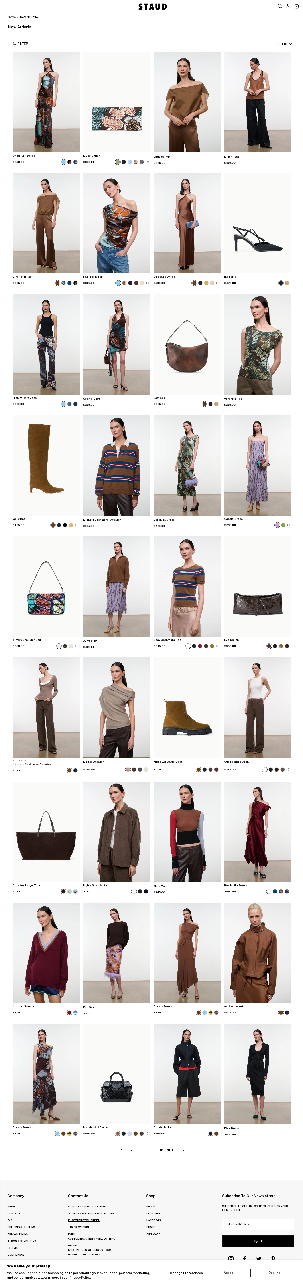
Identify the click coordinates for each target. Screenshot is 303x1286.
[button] (288, 6)
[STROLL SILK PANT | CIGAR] (46, 223)
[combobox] (277, 44)
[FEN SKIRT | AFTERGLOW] (116, 953)
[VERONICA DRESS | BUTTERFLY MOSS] (187, 465)
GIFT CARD (153, 1234)
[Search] (280, 6)
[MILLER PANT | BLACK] (257, 102)
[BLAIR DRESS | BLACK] (257, 1074)
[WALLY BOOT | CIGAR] (46, 465)
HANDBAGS (153, 1220)
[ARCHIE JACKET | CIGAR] (257, 953)
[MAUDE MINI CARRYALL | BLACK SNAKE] (116, 1074)
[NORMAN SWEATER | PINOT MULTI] (46, 953)
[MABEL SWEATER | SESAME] (116, 707)
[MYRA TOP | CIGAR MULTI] (187, 832)
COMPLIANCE (16, 1255)
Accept (229, 1273)
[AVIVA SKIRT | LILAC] (116, 586)
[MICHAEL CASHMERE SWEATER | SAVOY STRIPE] (116, 465)
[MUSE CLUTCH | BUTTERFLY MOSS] (116, 102)
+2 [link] (147, 162)
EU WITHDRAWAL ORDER (84, 1220)
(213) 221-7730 (77, 1250)
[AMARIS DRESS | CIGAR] (187, 953)
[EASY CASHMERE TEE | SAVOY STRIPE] (187, 586)
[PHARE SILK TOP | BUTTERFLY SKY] (116, 223)
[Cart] (297, 6)
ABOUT (12, 1206)
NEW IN (150, 1206)
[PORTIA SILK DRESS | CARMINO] (257, 832)
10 (161, 1150)
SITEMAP (13, 1248)
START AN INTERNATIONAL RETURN (91, 1213)
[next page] (181, 1150)
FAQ (10, 1220)
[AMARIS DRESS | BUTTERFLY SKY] (46, 1074)
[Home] (152, 6)
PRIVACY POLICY (18, 1234)
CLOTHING (153, 1213)
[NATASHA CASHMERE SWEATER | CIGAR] (46, 707)
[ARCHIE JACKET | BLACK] (187, 1074)
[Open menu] (6, 6)
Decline (274, 1273)
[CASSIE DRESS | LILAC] (257, 465)
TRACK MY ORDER (79, 1227)
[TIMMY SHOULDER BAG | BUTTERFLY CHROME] (46, 586)
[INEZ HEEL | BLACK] (257, 223)
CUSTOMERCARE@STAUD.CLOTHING (91, 1238)
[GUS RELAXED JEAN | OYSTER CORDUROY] (257, 707)
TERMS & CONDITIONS (22, 1241)
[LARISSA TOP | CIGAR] (187, 102)
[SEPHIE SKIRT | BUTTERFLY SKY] (116, 344)
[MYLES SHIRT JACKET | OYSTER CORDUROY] (116, 832)
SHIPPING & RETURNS (21, 1227)
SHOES (150, 1227)
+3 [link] (217, 646)
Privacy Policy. (80, 1277)
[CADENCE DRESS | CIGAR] (187, 223)
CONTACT (14, 1213)
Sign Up (258, 1241)
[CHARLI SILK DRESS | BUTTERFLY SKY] (46, 102)
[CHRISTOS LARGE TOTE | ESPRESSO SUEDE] (46, 832)
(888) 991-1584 (102, 1250)
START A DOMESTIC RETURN (87, 1206)
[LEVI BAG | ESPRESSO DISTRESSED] (187, 344)
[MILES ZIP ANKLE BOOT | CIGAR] (187, 707)
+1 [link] (147, 283)
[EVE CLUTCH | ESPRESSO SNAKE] (257, 586)
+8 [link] (76, 525)
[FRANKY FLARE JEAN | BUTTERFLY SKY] (46, 344)
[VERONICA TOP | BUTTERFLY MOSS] (257, 344)
